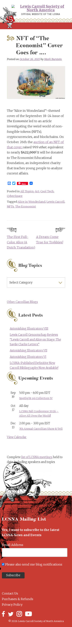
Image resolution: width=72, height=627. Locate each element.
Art (37, 191)
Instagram (19, 614)
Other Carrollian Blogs (22, 302)
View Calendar (16, 437)
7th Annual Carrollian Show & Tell (41, 428)
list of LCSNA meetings (36, 457)
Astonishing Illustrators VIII (29, 328)
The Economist (25, 206)
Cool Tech (47, 191)
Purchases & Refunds (17, 599)
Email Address (12, 545)
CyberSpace (14, 196)
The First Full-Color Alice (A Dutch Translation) (21, 242)
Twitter (10, 614)
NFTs (10, 206)
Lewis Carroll (55, 201)
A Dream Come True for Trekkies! (49, 239)
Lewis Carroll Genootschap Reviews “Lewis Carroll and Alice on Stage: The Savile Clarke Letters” (35, 339)
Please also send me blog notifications (33, 564)
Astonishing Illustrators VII (28, 350)
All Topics (27, 191)
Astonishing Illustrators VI (28, 357)
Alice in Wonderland (31, 201)
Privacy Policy (12, 604)
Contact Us (10, 593)
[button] (36, 25)
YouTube (28, 614)
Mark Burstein (53, 59)
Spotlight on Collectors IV (36, 398)
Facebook (3, 614)
